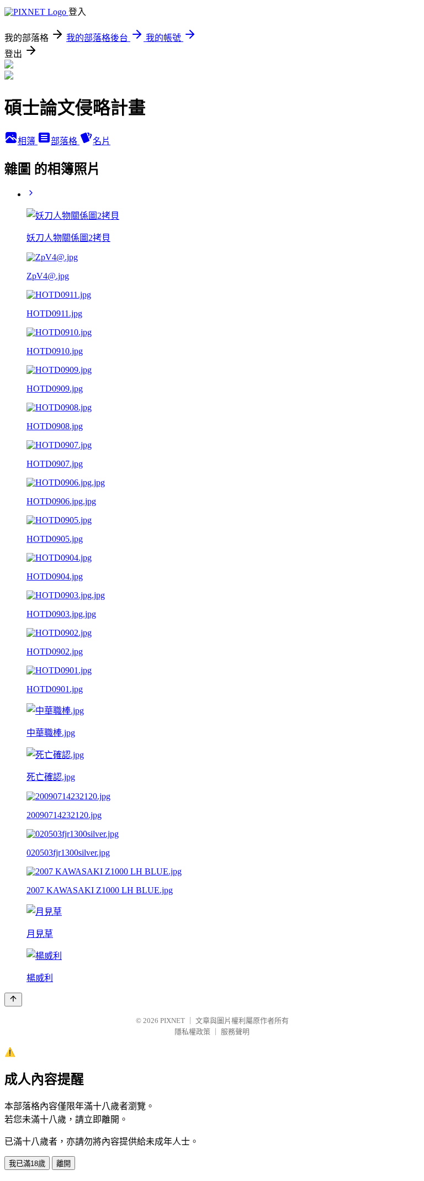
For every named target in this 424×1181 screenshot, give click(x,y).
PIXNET (172, 1020)
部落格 (65, 141)
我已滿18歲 (27, 1163)
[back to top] (13, 999)
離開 (63, 1163)
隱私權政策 (192, 1031)
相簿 (28, 141)
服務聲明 (235, 1031)
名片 (101, 141)
